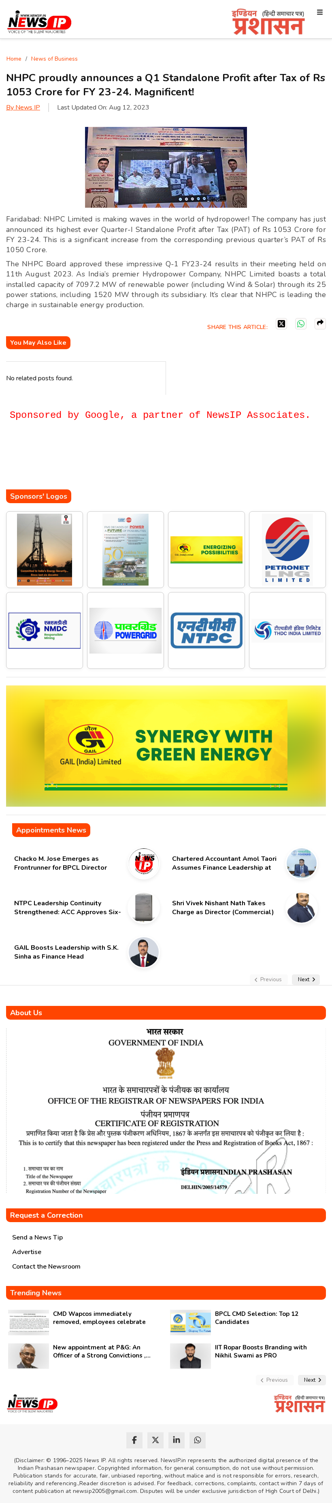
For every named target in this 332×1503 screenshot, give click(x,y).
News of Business (54, 59)
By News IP (23, 107)
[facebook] (134, 1440)
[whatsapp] (197, 1440)
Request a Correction (46, 1215)
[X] (281, 323)
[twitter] (155, 1440)
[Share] (320, 323)
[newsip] (39, 23)
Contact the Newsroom (46, 1266)
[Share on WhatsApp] (300, 323)
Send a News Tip (37, 1237)
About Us (26, 1013)
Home (13, 59)
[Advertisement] (153, 465)
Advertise (26, 1252)
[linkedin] (176, 1440)
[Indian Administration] (268, 23)
